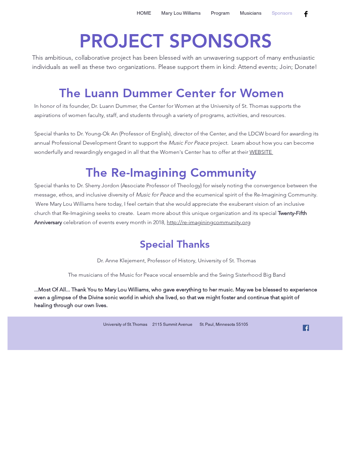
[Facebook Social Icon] (306, 328)
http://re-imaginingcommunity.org (209, 222)
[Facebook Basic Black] (306, 14)
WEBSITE (261, 152)
